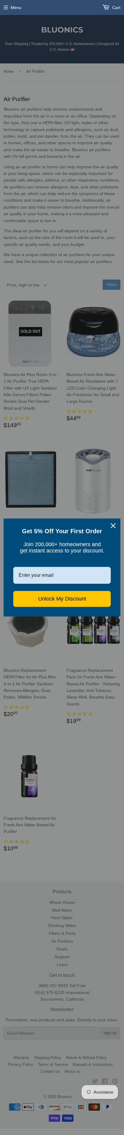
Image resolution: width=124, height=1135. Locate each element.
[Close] (113, 526)
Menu (16, 7)
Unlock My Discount (62, 599)
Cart (115, 7)
